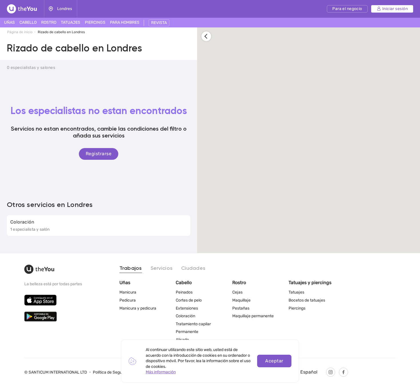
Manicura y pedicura (137, 308)
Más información (161, 372)
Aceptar (274, 361)
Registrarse (98, 153)
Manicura (127, 292)
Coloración (185, 316)
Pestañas (240, 308)
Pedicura (127, 300)
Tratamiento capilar (193, 324)
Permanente (187, 331)
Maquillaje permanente (253, 316)
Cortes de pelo (189, 300)
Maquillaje (241, 300)
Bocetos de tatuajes (307, 300)
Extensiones (187, 308)
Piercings (297, 308)
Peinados (184, 292)
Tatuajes (296, 292)
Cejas (237, 292)
